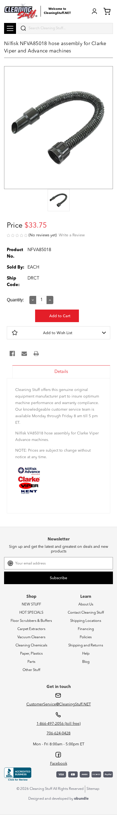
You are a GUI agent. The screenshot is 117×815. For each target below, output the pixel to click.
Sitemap (93, 789)
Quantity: (15, 300)
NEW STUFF (31, 604)
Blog (86, 662)
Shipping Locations (85, 621)
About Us (85, 604)
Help (86, 653)
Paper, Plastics (31, 653)
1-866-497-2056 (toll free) (58, 724)
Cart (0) (108, 11)
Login (94, 11)
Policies (86, 637)
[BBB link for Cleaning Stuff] (17, 774)
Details (61, 372)
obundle (81, 799)
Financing (86, 629)
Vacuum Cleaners (31, 637)
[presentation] (58, 200)
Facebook (58, 764)
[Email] (24, 353)
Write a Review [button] (72, 235)
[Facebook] (12, 353)
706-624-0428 (58, 733)
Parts (31, 662)
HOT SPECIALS (31, 612)
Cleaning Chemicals (31, 645)
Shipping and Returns (85, 645)
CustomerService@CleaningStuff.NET (58, 704)
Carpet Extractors (31, 629)
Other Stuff (31, 670)
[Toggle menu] (10, 28)
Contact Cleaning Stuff (86, 612)
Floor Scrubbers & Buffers (31, 621)
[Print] (36, 353)
